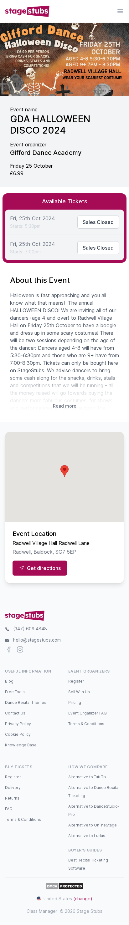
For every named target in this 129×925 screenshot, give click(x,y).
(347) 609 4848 (30, 628)
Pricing (74, 702)
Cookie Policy (18, 734)
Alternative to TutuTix (87, 777)
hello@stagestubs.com (37, 640)
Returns (12, 798)
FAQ (9, 808)
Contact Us (15, 713)
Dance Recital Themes (25, 702)
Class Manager (42, 911)
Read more (64, 406)
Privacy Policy (18, 723)
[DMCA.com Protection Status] (65, 886)
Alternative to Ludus (86, 835)
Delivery (13, 787)
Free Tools (15, 691)
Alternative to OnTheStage (92, 825)
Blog (9, 681)
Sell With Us (79, 691)
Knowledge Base (21, 745)
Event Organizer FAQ (87, 713)
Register (76, 681)
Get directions (44, 568)
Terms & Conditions (86, 723)
